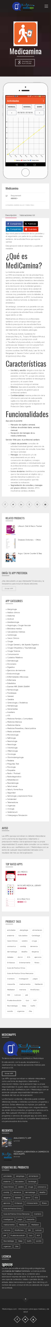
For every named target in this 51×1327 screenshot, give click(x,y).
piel (26, 995)
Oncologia (11, 754)
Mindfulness (34, 990)
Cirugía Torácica (13, 651)
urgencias (20, 1011)
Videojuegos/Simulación (17, 815)
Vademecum (12, 812)
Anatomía (11, 616)
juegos (35, 979)
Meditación (39, 984)
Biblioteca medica (14, 629)
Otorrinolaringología (15, 757)
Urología (10, 809)
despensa (35, 952)
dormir (20, 957)
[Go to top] (25, 1299)
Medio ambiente (13, 732)
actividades (11, 930)
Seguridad (11, 793)
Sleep (24, 1006)
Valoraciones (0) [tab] (27, 215)
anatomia (10, 936)
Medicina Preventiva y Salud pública (21, 728)
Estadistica (11, 683)
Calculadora (22, 936)
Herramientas (12, 709)
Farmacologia (12, 690)
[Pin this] (37, 504)
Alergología (12, 609)
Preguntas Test (13, 764)
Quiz (27, 1000)
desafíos (24, 952)
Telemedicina (12, 802)
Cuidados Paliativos (15, 658)
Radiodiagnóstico (14, 777)
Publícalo (32, 224)
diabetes (10, 957)
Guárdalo (32, 229)
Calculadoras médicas (16, 632)
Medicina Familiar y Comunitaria (20, 719)
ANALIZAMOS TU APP (22, 1138)
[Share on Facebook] (5, 504)
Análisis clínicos (13, 613)
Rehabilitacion (12, 780)
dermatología (12, 952)
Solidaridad (11, 799)
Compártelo (15, 224)
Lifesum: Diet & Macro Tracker (30, 526)
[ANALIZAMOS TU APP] (7, 1142)
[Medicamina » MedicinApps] (25, 6)
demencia (34, 946)
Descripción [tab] (11, 215)
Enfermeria (11, 680)
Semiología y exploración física (19, 796)
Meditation (11, 990)
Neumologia (12, 741)
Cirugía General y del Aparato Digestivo (23, 645)
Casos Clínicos (13, 638)
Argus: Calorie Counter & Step (30, 553)
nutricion (17, 995)
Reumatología (12, 783)
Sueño (32, 1006)
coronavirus (11, 946)
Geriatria (10, 699)
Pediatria (10, 760)
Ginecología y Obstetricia (17, 703)
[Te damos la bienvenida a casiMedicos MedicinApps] (7, 1156)
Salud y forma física (27, 205)
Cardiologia (12, 635)
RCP (35, 1000)
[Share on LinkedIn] (21, 504)
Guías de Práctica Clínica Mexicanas (20, 973)
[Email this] (45, 504)
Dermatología (12, 661)
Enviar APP (9, 588)
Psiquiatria (11, 770)
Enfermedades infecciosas (17, 677)
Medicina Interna (13, 725)
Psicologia (11, 767)
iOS (8, 715)
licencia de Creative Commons (17, 1271)
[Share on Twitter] (13, 504)
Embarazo (11, 963)
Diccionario (11, 664)
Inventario (11, 712)
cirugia (34, 941)
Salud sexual (12, 786)
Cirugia (10, 641)
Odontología (12, 748)
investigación (23, 979)
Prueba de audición (14, 1000)
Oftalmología (12, 751)
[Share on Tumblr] (29, 504)
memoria (22, 990)
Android (16, 205)
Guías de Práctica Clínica (16, 968)
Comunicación (13, 654)
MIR (8, 995)
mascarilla (11, 984)
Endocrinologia (13, 674)
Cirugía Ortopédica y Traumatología (21, 648)
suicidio (10, 1011)
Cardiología (36, 936)
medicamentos (24, 984)
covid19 (23, 946)
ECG (28, 957)
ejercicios (38, 957)
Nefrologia (11, 738)
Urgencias (11, 806)
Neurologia (11, 744)
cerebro (24, 941)
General (10, 696)
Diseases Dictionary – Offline (29, 540)
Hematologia (12, 706)
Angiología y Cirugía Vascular (19, 625)
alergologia (24, 930)
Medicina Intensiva (14, 722)
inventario (10, 979)
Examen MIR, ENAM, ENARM (18, 687)
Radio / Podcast (13, 773)
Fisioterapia (11, 693)
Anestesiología (13, 622)
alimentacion (37, 930)
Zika (30, 1011)
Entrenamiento (24, 963)
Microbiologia (12, 735)
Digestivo (11, 667)
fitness (37, 963)
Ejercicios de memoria (16, 670)
